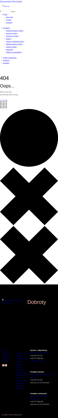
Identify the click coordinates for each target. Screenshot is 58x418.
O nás (4, 350)
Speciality (19, 383)
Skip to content (6, 1)
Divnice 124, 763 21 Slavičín (40, 353)
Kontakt (5, 361)
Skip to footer (17, 1)
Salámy (19, 367)
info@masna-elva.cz (37, 361)
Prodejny (5, 358)
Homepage (4, 100)
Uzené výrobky (21, 380)
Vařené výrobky (22, 359)
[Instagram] (6, 365)
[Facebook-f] (3, 365)
